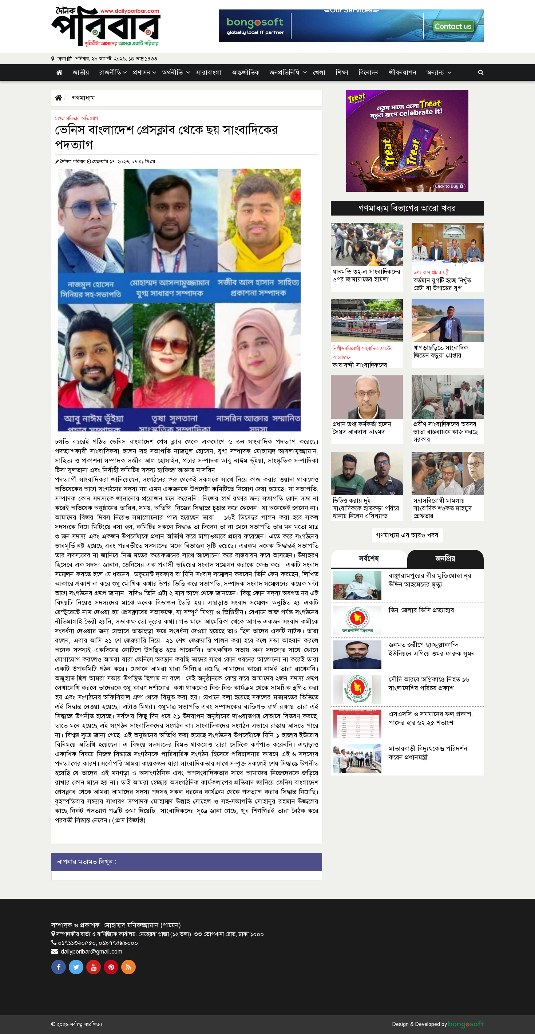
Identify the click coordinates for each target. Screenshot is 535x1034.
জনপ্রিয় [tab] (445, 558)
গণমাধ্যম (82, 98)
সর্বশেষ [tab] (369, 558)
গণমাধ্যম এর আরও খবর (407, 535)
